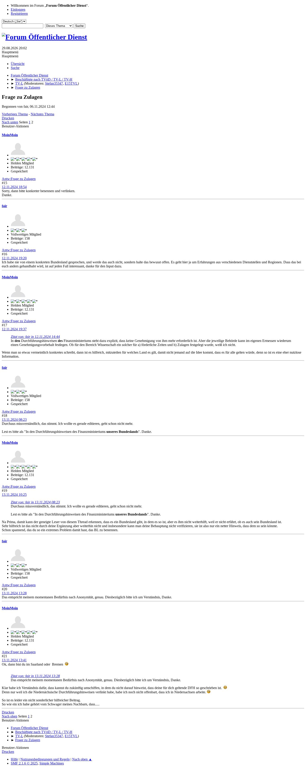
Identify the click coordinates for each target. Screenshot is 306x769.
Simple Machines (51, 763)
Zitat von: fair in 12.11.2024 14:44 (35, 337)
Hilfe (14, 759)
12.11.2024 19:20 (14, 258)
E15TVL (71, 83)
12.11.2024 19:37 (14, 329)
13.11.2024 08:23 (14, 419)
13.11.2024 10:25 (14, 494)
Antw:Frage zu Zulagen (19, 179)
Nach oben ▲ (82, 759)
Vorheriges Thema (15, 114)
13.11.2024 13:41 (14, 660)
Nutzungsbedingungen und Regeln (45, 759)
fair (4, 206)
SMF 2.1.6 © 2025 (24, 763)
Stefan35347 (54, 83)
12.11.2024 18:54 (14, 187)
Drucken (8, 118)
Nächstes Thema (42, 114)
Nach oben (9, 716)
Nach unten (10, 122)
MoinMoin (10, 135)
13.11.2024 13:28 (14, 593)
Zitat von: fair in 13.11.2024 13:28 (35, 676)
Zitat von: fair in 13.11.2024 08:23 (35, 502)
